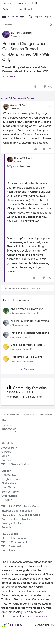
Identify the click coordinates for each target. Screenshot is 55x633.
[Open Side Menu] (4, 16)
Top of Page (28, 414)
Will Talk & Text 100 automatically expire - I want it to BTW (30, 321)
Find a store (8, 483)
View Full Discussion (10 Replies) (19, 98)
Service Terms (10, 491)
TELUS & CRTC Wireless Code (20, 514)
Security (6, 527)
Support (6, 470)
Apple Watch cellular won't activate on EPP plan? (26, 309)
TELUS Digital (10, 533)
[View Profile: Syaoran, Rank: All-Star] (6, 107)
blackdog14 (32, 313)
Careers (6, 451)
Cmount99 (28, 349)
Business (21, 3)
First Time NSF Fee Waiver (26, 356)
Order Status (9, 495)
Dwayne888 (19, 158)
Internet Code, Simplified (16, 510)
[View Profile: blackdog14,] (6, 311)
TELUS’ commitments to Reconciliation (25, 616)
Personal (7, 3)
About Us (7, 443)
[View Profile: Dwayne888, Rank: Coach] (10, 159)
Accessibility (9, 447)
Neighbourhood (11, 479)
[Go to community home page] (13, 17)
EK (12, 32)
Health (34, 3)
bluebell (26, 337)
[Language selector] (23, 16)
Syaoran (14, 105)
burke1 (28, 325)
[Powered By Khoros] (27, 428)
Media (5, 455)
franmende (28, 361)
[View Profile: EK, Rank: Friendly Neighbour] (6, 34)
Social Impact (25, 9)
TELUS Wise (9, 550)
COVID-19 (7, 500)
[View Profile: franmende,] (6, 359)
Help (4, 420)
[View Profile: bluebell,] (6, 335)
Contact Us (8, 475)
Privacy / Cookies (12, 523)
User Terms (8, 487)
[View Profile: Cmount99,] (6, 347)
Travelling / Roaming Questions (29, 332)
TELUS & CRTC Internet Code (20, 506)
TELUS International (13, 538)
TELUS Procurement (14, 542)
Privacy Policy (45, 414)
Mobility (8, 25)
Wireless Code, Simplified (17, 519)
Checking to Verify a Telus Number (26, 345)
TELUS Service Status (15, 464)
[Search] (30, 16)
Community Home (10, 414)
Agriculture (8, 9)
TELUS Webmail (11, 546)
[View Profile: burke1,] (6, 323)
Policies (6, 460)
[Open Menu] (51, 25)
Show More (10, 76)
